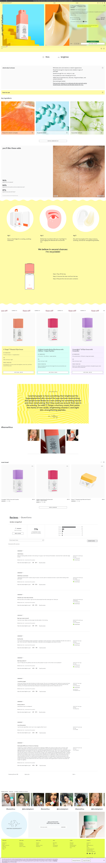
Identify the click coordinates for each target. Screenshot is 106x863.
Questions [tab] (26, 517)
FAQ (87, 846)
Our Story (71, 844)
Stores (88, 844)
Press (71, 847)
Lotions (37, 844)
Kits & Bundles (55, 845)
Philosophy (71, 842)
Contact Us (88, 842)
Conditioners (21, 844)
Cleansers (4, 846)
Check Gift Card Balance (91, 851)
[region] (53, 860)
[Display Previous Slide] (101, 48)
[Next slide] (104, 462)
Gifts (54, 844)
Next (74, 774)
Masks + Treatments (5, 845)
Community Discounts (90, 848)
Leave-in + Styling (22, 846)
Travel (3, 848)
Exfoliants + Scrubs (39, 845)
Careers (88, 847)
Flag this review (42, 562)
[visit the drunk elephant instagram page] (53, 799)
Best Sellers (55, 842)
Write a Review (84, 9)
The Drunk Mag (72, 846)
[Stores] (98, 3)
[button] (53, 1)
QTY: (71, 43)
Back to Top (27, 774)
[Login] (102, 3)
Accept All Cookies (86, 860)
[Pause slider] (6, 0)
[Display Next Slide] (104, 48)
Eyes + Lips (4, 847)
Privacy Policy (55, 860)
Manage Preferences (76, 860)
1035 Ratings (79, 9)
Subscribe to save (90, 850)
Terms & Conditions (5, 861)
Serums (3, 844)
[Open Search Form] (100, 3)
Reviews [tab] (14, 517)
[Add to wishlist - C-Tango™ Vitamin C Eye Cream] (104, 5)
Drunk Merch (55, 846)
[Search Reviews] (43, 540)
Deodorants (38, 846)
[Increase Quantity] (78, 44)
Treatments (21, 845)
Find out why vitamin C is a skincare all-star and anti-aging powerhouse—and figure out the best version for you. (70, 83)
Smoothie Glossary (73, 845)
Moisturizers (4, 842)
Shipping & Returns (90, 845)
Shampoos (21, 842)
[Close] (104, 860)
